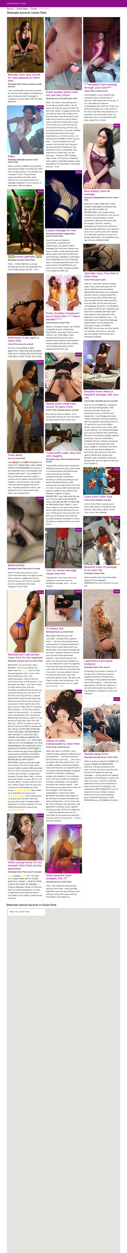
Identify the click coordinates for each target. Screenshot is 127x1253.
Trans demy (15, 455)
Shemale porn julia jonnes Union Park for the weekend (25, 656)
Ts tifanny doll (54, 628)
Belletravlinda (16, 565)
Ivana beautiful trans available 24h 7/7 (58, 877)
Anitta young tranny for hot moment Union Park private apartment (25, 865)
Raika (11, 156)
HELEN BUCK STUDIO (16, 3)
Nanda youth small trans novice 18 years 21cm (61, 405)
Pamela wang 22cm (96, 753)
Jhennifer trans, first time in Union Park (101, 275)
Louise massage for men (61, 230)
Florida (34, 8)
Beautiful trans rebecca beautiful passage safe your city (101, 394)
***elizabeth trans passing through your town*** (100, 86)
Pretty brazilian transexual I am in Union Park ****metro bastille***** (63, 316)
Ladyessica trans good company (98, 662)
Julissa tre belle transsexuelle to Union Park (63, 742)
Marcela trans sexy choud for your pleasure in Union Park (24, 77)
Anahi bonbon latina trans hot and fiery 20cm (62, 93)
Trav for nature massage (61, 570)
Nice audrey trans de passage (97, 193)
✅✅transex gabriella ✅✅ (25, 256)
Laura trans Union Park (98, 496)
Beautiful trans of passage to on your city (100, 568)
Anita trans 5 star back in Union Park (23, 339)
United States (22, 8)
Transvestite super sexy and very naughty (63, 454)
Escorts (10, 8)
